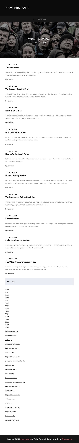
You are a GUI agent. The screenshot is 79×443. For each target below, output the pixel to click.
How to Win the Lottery (15, 132)
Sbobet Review (12, 67)
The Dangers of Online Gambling (20, 197)
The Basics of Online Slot (16, 89)
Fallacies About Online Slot (17, 240)
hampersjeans (17, 8)
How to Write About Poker (17, 154)
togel (7, 289)
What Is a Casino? (13, 111)
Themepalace (67, 439)
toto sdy (8, 403)
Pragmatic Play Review (15, 175)
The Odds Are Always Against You (20, 262)
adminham (10, 79)
